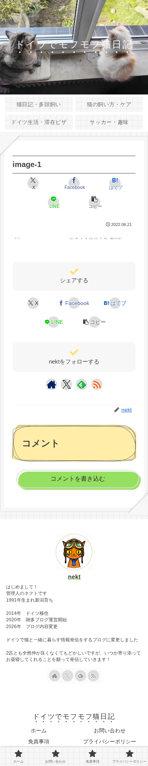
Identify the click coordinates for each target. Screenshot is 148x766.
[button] (94, 202)
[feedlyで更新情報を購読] (82, 384)
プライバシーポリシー (109, 741)
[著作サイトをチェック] (52, 384)
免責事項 (38, 741)
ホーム (39, 730)
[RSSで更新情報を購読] (97, 384)
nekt (74, 577)
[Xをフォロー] (66, 384)
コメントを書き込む (77, 478)
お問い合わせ (110, 730)
